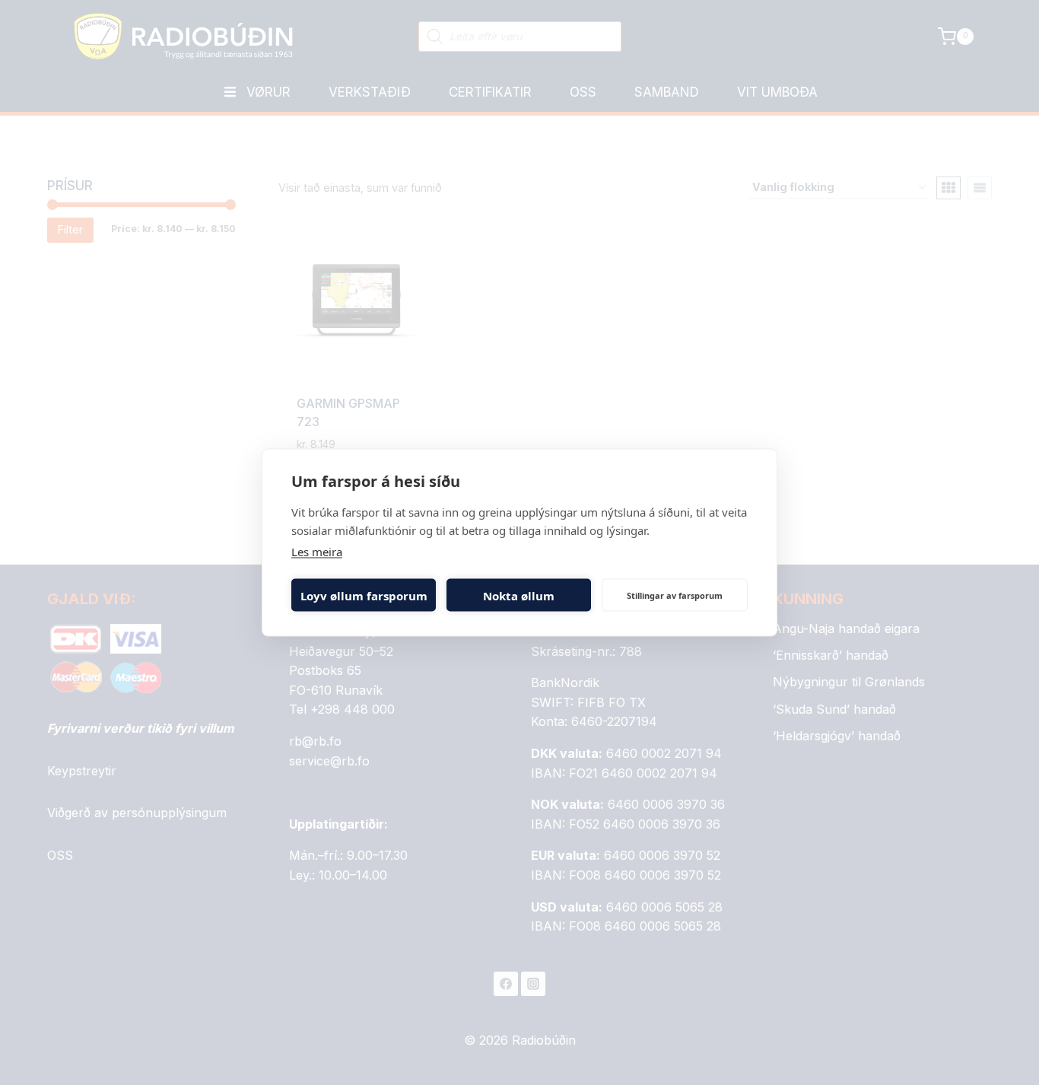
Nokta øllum (518, 595)
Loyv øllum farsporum (363, 595)
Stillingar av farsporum (675, 594)
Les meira (316, 551)
